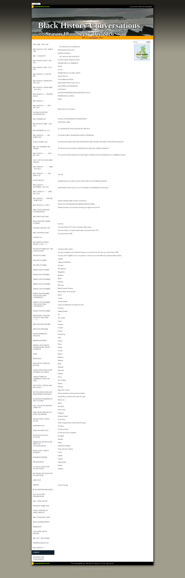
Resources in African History (41, 364)
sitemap (76, 568)
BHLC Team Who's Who (41, 517)
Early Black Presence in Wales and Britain (42, 413)
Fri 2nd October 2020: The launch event (43, 250)
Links (35, 354)
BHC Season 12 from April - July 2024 (43, 88)
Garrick (36, 552)
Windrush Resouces (41, 543)
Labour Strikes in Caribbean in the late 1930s (41, 379)
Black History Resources (43, 489)
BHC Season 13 (38, 548)
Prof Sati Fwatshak (40, 329)
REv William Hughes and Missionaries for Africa (42, 393)
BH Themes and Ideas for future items (42, 474)
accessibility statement (104, 568)
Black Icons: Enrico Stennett (41, 452)
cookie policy (83, 568)
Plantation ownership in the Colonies (42, 400)
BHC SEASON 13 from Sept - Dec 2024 (43, 82)
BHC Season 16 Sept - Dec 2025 (42, 62)
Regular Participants (41, 522)
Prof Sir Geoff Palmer (41, 324)
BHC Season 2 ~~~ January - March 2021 (43, 199)
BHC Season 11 (38, 101)
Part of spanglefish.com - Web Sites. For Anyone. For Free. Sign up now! (92, 563)
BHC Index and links (41, 217)
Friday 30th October (41, 270)
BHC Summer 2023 (39, 119)
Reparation (37, 527)
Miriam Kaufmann (40, 340)
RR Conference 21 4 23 (41, 130)
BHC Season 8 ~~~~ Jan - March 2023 (42, 136)
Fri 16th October (39, 260)
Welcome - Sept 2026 (40, 44)
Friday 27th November (41, 289)
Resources (37, 358)
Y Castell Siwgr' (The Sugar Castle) (41, 468)
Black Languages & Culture (40, 436)
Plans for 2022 (38, 180)
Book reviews (38, 462)
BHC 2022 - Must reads (41, 538)
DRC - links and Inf (40, 501)
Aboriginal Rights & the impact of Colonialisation (42, 444)
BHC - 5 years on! (39, 56)
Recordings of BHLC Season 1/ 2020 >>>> (41, 243)
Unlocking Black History (40, 532)
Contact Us (37, 237)
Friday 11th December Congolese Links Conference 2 (41, 304)
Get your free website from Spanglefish (141, 6)
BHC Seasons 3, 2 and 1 (41, 205)
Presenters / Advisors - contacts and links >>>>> (42, 317)
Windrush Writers (40, 457)
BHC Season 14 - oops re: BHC (42, 75)
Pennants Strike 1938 (41, 506)
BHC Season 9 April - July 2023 (42, 125)
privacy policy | (93, 568)
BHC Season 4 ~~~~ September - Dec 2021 (41, 186)
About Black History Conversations (41, 211)
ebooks (36, 485)
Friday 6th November (41, 275)
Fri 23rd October (39, 265)
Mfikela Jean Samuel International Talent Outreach (41, 347)
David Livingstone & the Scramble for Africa (42, 371)
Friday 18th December (41, 311)
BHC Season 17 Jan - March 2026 (43, 50)
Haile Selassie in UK (40, 430)
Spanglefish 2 (94, 38)
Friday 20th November (41, 284)
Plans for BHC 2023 (40, 142)
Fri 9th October (39, 255)
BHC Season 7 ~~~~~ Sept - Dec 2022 (42, 154)
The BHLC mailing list (41, 228)
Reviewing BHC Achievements (38, 558)
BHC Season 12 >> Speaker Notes (43, 95)
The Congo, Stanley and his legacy (42, 386)
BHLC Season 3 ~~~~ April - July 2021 (43, 193)
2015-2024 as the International (39, 495)
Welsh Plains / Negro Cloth (41, 420)
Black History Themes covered (41, 222)
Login (36, 4)
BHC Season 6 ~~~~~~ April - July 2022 (43, 168)
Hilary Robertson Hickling (40, 335)
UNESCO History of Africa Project (40, 511)
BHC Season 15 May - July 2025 (42, 68)
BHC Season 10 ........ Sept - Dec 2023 (42, 107)
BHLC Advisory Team (41, 233)
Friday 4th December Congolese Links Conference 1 (41, 295)
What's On (37, 480)
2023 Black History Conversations (40, 113)
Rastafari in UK (38, 426)
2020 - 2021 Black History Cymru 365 (42, 407)
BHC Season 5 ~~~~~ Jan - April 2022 (42, 174)
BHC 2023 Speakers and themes (41, 148)
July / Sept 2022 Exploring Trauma (43, 161)
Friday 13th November (41, 279)
